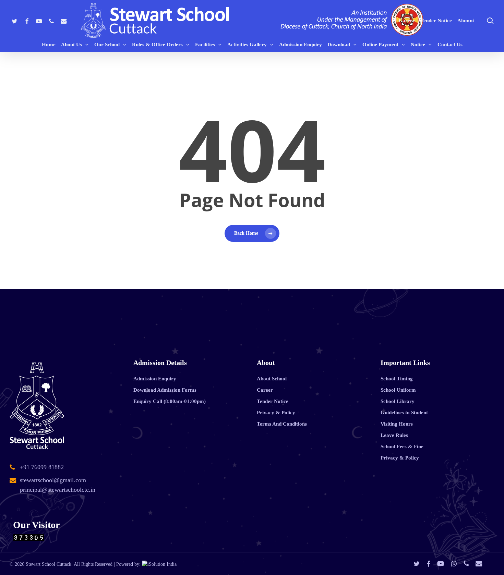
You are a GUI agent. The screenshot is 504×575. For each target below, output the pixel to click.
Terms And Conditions (282, 424)
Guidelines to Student (404, 412)
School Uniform (398, 390)
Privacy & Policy (276, 412)
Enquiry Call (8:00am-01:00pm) (169, 401)
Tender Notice (272, 401)
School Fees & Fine (402, 446)
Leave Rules (394, 435)
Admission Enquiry (154, 378)
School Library (398, 401)
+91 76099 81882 (42, 467)
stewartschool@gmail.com (53, 480)
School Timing (397, 378)
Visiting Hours (397, 424)
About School (272, 378)
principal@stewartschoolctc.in (57, 489)
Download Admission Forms (164, 390)
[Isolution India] (159, 564)
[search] (490, 20)
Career (265, 390)
